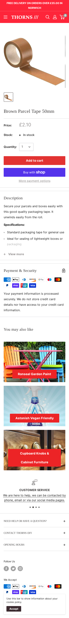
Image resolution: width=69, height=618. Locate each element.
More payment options (34, 181)
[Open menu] (5, 17)
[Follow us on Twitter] (13, 568)
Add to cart (34, 160)
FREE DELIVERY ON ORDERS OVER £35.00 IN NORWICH (34, 5)
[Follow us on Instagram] (20, 568)
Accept (13, 608)
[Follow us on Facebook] (6, 568)
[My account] (55, 17)
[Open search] (48, 17)
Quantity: (10, 147)
